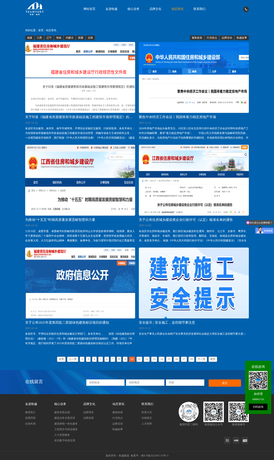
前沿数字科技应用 (64, 440)
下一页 (201, 359)
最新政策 (197, 37)
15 (169, 359)
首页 (40, 30)
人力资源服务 (62, 435)
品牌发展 (88, 418)
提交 (224, 383)
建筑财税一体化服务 (66, 423)
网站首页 (89, 8)
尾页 (212, 359)
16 (176, 359)
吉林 (90, 37)
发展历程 (30, 418)
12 (146, 359)
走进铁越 (111, 8)
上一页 (73, 359)
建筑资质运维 (62, 412)
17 (184, 359)
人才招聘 (146, 423)
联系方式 (146, 412)
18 (191, 359)
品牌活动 (227, 37)
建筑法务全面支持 (64, 418)
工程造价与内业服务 (66, 429)
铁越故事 (242, 37)
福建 (29, 37)
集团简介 (30, 412)
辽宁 (49, 37)
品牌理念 (88, 412)
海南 (58, 37)
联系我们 (199, 8)
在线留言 (146, 418)
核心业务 (133, 8)
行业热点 (212, 37)
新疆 (80, 37)
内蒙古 (70, 37)
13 (154, 359)
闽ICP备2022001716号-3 (154, 455)
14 (161, 359)
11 (139, 359)
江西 (39, 37)
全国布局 (30, 423)
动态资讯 (177, 8)
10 (132, 359)
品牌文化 (155, 8)
